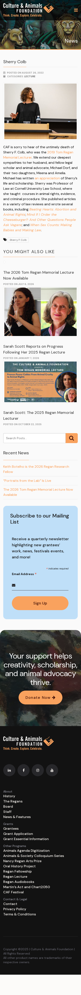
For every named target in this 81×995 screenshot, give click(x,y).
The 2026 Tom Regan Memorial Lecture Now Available (38, 492)
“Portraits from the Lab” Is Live (27, 480)
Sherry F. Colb (18, 240)
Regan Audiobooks (18, 881)
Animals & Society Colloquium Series (33, 856)
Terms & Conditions (19, 914)
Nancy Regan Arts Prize (22, 861)
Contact (10, 904)
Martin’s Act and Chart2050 (26, 887)
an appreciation (47, 178)
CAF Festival (13, 892)
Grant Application (18, 833)
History (9, 796)
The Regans (12, 801)
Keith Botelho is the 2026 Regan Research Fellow (36, 469)
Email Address (24, 574)
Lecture (29, 76)
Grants (8, 824)
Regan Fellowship (17, 871)
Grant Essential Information (26, 839)
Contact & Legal (15, 899)
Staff (7, 811)
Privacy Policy (14, 909)
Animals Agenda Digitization (26, 850)
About (7, 791)
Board (8, 806)
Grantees (11, 828)
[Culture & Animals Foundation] (28, 10)
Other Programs (14, 846)
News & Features (17, 817)
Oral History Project (19, 866)
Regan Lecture (15, 876)
